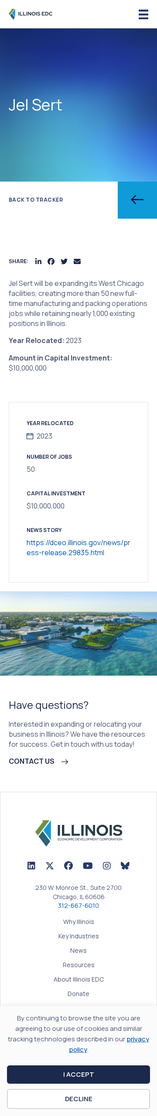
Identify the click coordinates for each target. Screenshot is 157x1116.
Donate (78, 994)
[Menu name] (143, 15)
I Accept (78, 1074)
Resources (79, 965)
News (78, 951)
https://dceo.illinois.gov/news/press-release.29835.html (78, 547)
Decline (78, 1098)
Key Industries (78, 936)
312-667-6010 (78, 905)
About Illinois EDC (79, 979)
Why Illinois (78, 922)
